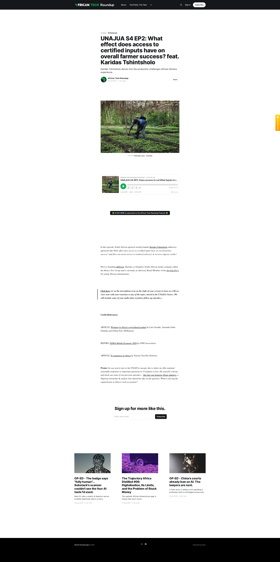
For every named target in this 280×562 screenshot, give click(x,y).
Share (175, 79)
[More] (151, 5)
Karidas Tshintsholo (158, 246)
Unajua (104, 33)
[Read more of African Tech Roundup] (104, 80)
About (123, 5)
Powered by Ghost (199, 545)
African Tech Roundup (118, 78)
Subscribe (199, 5)
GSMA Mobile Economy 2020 (123, 343)
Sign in (188, 5)
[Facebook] (146, 544)
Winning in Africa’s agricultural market (128, 327)
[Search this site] (181, 5)
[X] (142, 544)
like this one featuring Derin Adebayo (159, 374)
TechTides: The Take (138, 5)
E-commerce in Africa (121, 355)
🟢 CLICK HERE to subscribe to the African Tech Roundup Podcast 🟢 (140, 213)
